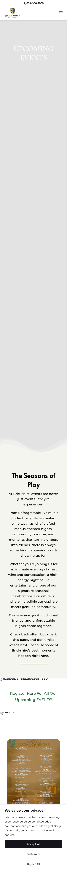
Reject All (33, 864)
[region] (33, 838)
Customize (33, 854)
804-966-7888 (35, 3)
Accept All (33, 844)
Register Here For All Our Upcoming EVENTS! (33, 696)
